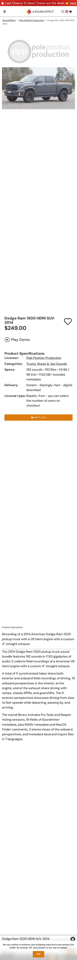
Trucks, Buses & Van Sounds (46, 364)
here (73, 3)
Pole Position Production (31, 20)
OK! (38, 954)
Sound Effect (9, 20)
